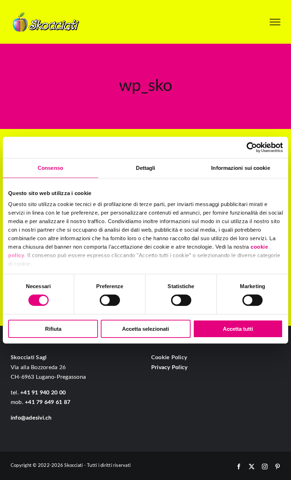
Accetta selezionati (145, 329)
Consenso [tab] (50, 168)
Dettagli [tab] (145, 168)
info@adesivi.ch (31, 418)
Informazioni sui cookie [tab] (240, 168)
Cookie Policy (169, 357)
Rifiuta (53, 329)
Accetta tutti (238, 329)
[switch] (110, 300)
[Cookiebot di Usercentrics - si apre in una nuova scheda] (252, 147)
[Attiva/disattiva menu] (275, 22)
